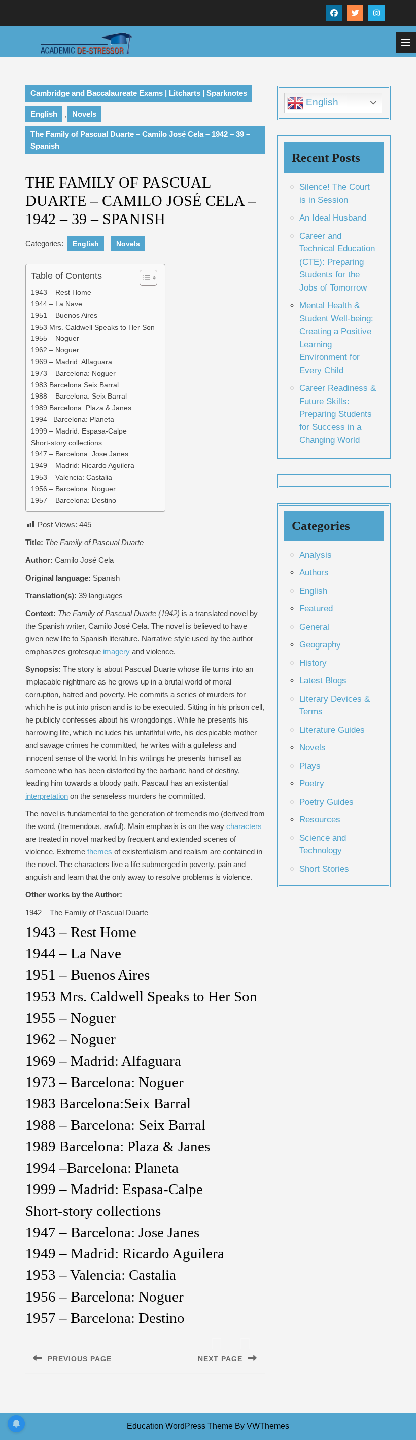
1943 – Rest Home (61, 292)
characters (244, 826)
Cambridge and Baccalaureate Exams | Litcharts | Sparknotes (138, 93)
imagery (116, 651)
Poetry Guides (326, 802)
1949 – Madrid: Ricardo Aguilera (82, 466)
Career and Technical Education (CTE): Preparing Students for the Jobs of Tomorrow (337, 262)
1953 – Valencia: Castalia (71, 477)
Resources (319, 819)
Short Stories (324, 869)
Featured (316, 609)
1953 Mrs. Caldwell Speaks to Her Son (93, 327)
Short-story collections (66, 443)
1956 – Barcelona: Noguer (73, 489)
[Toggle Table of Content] (143, 277)
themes (99, 851)
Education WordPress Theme (180, 1426)
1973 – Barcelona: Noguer (73, 373)
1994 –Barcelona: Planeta (72, 419)
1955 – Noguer (55, 338)
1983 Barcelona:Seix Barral (75, 385)
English (43, 114)
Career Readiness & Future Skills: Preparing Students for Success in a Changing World (337, 414)
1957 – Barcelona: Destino (73, 501)
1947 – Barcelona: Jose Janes (79, 454)
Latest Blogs (322, 681)
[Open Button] (406, 42)
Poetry (311, 783)
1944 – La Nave (56, 304)
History (313, 663)
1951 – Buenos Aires (64, 315)
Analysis (315, 555)
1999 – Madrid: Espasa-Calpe (79, 431)
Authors (314, 573)
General (314, 627)
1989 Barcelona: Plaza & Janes (81, 408)
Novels (84, 114)
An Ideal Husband (332, 218)
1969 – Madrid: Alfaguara (71, 362)
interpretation (46, 795)
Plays (310, 766)
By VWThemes (262, 1426)
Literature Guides (332, 730)
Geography (320, 645)
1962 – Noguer (55, 350)
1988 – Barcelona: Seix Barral (79, 396)
